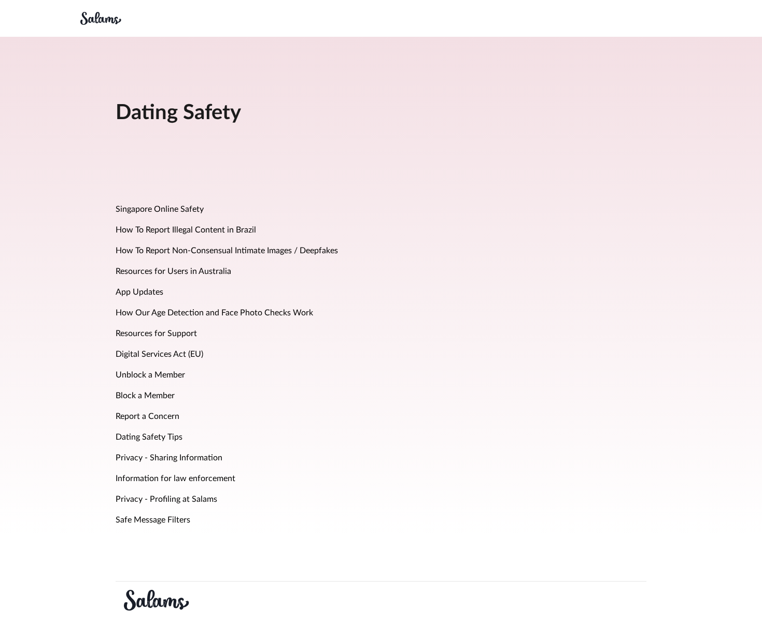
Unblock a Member (150, 375)
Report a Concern (147, 416)
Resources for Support (156, 333)
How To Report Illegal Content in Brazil (186, 230)
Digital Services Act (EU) (159, 354)
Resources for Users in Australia (173, 271)
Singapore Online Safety (160, 209)
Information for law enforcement (175, 478)
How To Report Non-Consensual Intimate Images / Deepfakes (227, 251)
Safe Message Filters (153, 520)
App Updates (139, 292)
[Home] (100, 18)
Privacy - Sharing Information (169, 458)
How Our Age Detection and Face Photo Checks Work (214, 313)
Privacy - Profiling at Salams (166, 499)
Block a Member (145, 396)
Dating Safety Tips (149, 437)
